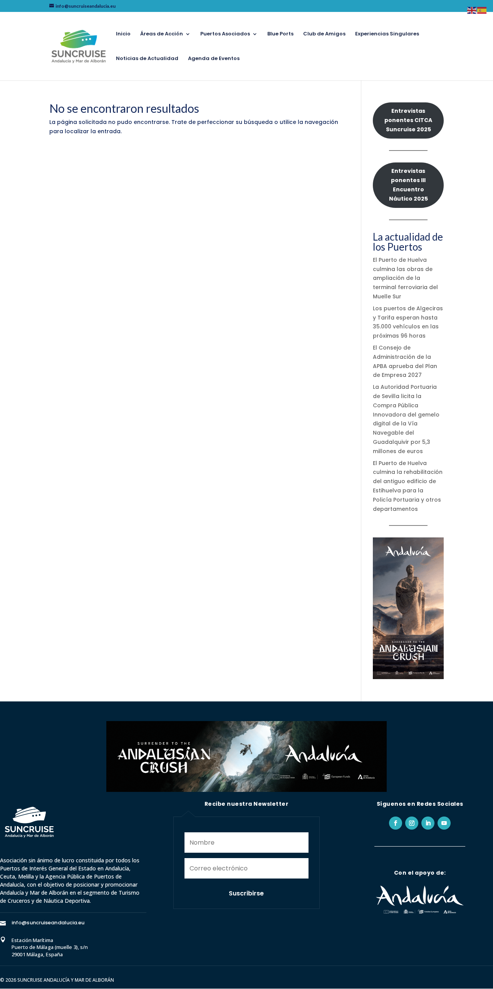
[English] (472, 10)
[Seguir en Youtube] (444, 823)
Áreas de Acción (161, 34)
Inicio (123, 34)
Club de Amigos (324, 34)
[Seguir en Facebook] (395, 823)
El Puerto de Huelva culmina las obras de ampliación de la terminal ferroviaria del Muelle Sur (405, 278)
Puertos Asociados (225, 34)
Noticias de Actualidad (147, 59)
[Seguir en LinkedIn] (427, 823)
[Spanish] (482, 10)
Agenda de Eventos (214, 59)
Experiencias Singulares (387, 34)
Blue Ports (280, 34)
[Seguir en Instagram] (411, 823)
